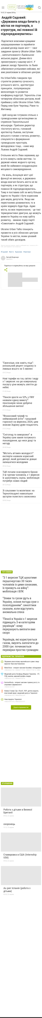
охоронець (9, 824)
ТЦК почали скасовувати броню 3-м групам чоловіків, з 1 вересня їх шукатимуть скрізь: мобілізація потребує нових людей (21, 476)
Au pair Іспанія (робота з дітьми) (16, 890)
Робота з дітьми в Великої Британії (17, 811)
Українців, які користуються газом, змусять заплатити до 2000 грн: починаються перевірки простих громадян (21, 645)
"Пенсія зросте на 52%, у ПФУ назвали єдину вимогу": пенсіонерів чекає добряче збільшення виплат (18, 402)
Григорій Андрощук (12, 257)
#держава (18, 252)
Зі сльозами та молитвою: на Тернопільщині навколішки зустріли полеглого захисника (19, 493)
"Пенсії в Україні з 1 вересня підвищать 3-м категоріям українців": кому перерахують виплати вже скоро (20, 625)
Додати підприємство (21, 707)
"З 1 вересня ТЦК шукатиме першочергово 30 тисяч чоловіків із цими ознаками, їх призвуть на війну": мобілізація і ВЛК (20, 584)
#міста (11, 252)
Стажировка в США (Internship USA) (20, 856)
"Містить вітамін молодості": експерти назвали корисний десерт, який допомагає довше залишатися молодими (20, 458)
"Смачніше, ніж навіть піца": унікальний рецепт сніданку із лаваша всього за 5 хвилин (19, 365)
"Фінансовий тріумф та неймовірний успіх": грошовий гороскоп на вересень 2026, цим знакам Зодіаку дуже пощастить (20, 420)
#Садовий (4, 252)
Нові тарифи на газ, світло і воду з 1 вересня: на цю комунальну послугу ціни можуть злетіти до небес (20, 383)
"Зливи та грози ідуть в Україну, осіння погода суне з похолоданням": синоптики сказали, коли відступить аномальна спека (21, 605)
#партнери (27, 252)
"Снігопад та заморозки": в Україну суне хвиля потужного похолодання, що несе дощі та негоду (19, 439)
